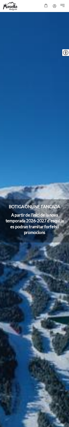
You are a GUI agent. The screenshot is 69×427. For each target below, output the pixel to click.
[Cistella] (46, 6)
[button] (62, 6)
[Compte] (54, 6)
